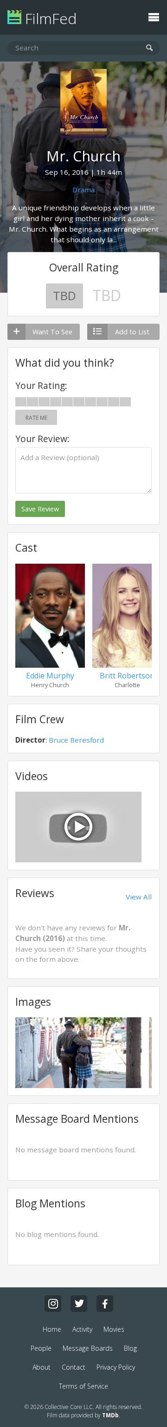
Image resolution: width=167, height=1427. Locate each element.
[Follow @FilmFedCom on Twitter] (79, 1303)
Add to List (132, 331)
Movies (113, 1329)
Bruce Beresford (76, 739)
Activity (82, 1329)
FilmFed (49, 18)
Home (52, 1329)
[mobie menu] (153, 16)
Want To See (52, 331)
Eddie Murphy (50, 675)
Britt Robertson (127, 675)
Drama (83, 189)
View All (139, 896)
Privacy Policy (115, 1367)
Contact (73, 1367)
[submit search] (149, 48)
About (41, 1367)
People (41, 1348)
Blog (130, 1348)
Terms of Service (83, 1386)
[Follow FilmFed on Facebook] (104, 1303)
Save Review (40, 508)
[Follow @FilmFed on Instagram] (53, 1303)
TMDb (110, 1415)
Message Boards (88, 1348)
